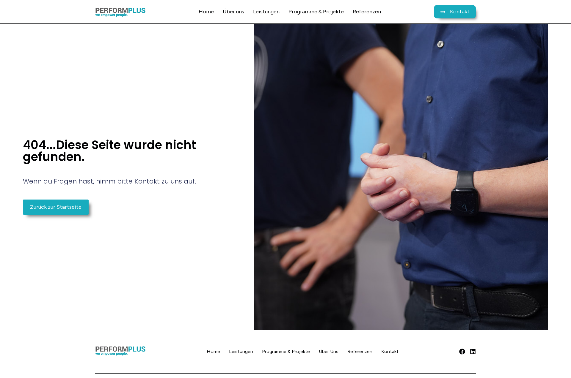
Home (206, 11)
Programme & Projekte (316, 11)
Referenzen (367, 11)
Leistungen (266, 11)
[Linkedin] (473, 352)
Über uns (233, 11)
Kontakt (390, 351)
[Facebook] (462, 352)
